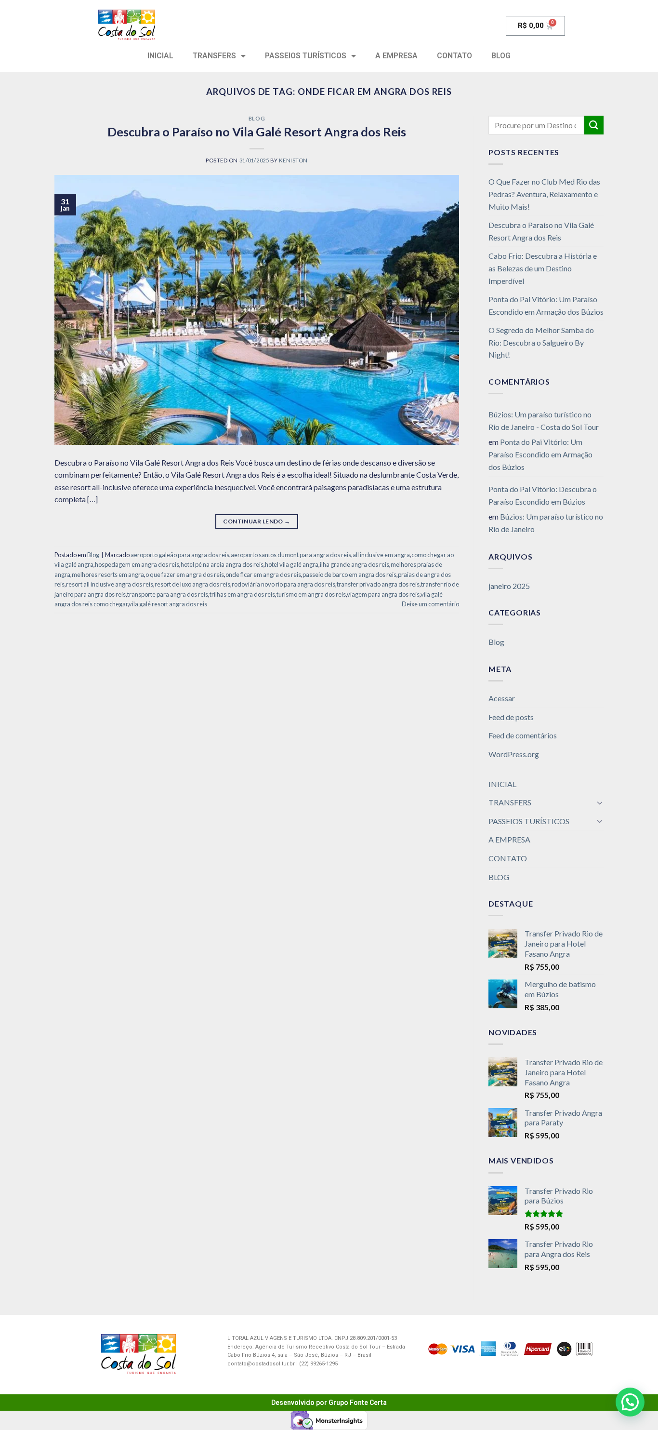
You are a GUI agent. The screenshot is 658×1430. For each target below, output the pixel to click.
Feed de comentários (522, 735)
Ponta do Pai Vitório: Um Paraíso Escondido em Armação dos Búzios (546, 305)
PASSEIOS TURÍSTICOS (305, 55)
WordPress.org (513, 754)
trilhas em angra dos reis (242, 594)
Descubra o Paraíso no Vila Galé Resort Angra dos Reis (256, 131)
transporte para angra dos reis (167, 594)
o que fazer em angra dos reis (184, 574)
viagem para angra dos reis (383, 594)
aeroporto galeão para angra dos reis (180, 555)
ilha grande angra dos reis (354, 564)
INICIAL (160, 55)
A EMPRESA (396, 55)
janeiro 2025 (509, 585)
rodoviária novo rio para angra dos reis (283, 584)
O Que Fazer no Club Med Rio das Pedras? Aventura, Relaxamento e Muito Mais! (544, 194)
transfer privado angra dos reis (378, 584)
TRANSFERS (214, 55)
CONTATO (454, 55)
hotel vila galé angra (291, 564)
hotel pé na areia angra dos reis (222, 564)
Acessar (501, 698)
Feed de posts (511, 717)
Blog (257, 118)
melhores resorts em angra (108, 574)
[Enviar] (594, 125)
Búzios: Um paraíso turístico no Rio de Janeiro (545, 523)
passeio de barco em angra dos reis (349, 574)
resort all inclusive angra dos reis (109, 584)
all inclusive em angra (381, 555)
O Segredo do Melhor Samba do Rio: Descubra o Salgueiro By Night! (541, 342)
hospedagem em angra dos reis (137, 564)
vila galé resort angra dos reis (168, 604)
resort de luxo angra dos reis (192, 584)
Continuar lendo (256, 521)
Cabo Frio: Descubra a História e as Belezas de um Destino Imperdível (542, 268)
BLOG (501, 55)
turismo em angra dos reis (311, 594)
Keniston (293, 160)
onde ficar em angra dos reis (263, 574)
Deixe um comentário (430, 604)
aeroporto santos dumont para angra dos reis (291, 555)
